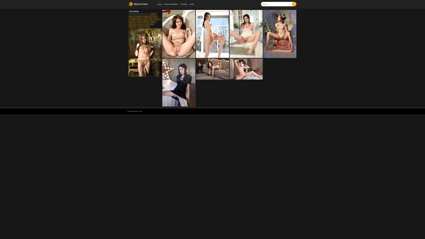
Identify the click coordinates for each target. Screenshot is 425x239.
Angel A (140, 19)
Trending (183, 4)
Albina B (153, 21)
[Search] (294, 4)
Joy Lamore (132, 19)
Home (159, 4)
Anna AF (141, 24)
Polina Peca (138, 16)
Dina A (146, 19)
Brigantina (132, 26)
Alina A (153, 14)
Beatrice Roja (149, 24)
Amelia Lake (147, 16)
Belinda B (132, 21)
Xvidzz (191, 4)
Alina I (131, 16)
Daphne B (146, 21)
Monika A (157, 19)
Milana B (140, 26)
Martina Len (133, 24)
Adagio (139, 21)
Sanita (147, 26)
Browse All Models (171, 4)
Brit (151, 19)
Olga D (155, 16)
